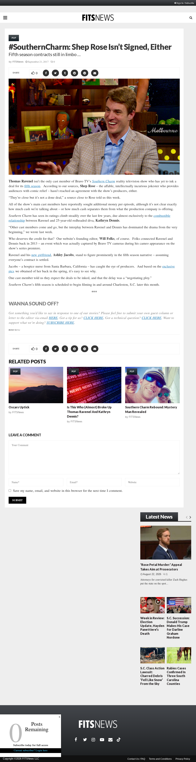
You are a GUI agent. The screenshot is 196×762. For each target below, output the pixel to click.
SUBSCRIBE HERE (60, 322)
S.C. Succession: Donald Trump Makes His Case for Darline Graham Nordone (178, 627)
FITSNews (18, 61)
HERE (53, 317)
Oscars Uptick (19, 407)
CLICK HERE (93, 317)
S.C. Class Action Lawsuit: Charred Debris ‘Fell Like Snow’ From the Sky (152, 675)
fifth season (32, 186)
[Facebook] (79, 739)
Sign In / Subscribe (185, 2)
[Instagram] (95, 739)
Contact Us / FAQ (136, 759)
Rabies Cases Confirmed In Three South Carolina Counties (176, 675)
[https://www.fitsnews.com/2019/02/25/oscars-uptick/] (36, 385)
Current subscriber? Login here (30, 750)
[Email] (112, 739)
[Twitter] (87, 739)
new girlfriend (41, 254)
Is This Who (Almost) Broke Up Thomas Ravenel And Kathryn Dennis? (89, 411)
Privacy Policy (183, 759)
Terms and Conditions (160, 759)
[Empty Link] (186, 517)
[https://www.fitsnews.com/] (98, 724)
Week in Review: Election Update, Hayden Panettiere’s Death (152, 625)
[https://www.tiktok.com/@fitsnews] (119, 739)
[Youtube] (104, 739)
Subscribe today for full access (30, 745)
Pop (14, 38)
